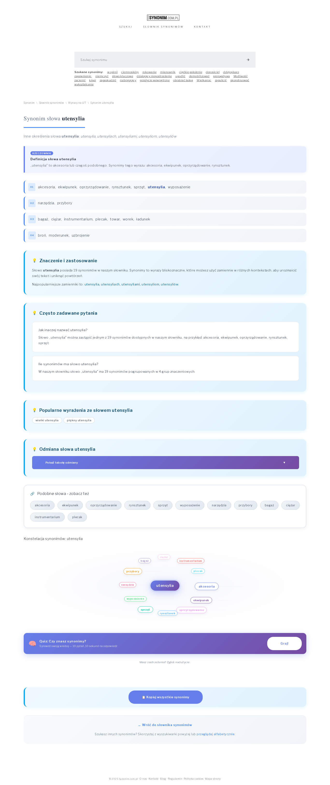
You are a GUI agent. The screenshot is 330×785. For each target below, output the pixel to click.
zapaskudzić (108, 80)
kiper (92, 80)
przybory (64, 203)
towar (115, 219)
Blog (163, 778)
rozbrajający (128, 80)
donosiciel (213, 72)
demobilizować (199, 76)
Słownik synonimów (51, 102)
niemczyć (101, 76)
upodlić (180, 76)
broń (42, 235)
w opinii (112, 72)
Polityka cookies (194, 778)
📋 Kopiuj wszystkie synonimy (165, 697)
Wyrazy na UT (77, 102)
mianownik (168, 72)
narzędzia (46, 203)
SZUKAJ (125, 26)
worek (128, 219)
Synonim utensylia (102, 102)
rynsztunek (121, 187)
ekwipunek (67, 187)
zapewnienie (83, 76)
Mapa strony (213, 778)
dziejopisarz (231, 72)
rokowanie (150, 72)
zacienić (80, 80)
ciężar (56, 219)
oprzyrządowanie (94, 187)
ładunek (143, 219)
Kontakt (154, 778)
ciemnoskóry (130, 72)
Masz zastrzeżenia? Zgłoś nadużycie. (165, 662)
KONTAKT (202, 26)
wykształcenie (84, 84)
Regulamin (175, 778)
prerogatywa (221, 76)
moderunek (59, 235)
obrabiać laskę (183, 80)
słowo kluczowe (122, 76)
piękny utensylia (79, 420)
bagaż (43, 219)
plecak (101, 219)
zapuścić (221, 80)
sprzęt (139, 187)
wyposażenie (179, 187)
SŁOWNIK (163, 26)
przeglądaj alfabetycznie (215, 734)
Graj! (284, 643)
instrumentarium (78, 219)
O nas (143, 778)
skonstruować (239, 80)
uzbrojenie (81, 235)
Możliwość (241, 76)
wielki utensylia (47, 420)
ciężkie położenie (190, 72)
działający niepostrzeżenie (154, 76)
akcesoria (46, 187)
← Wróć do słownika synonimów (165, 725)
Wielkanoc (204, 80)
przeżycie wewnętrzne (155, 80)
